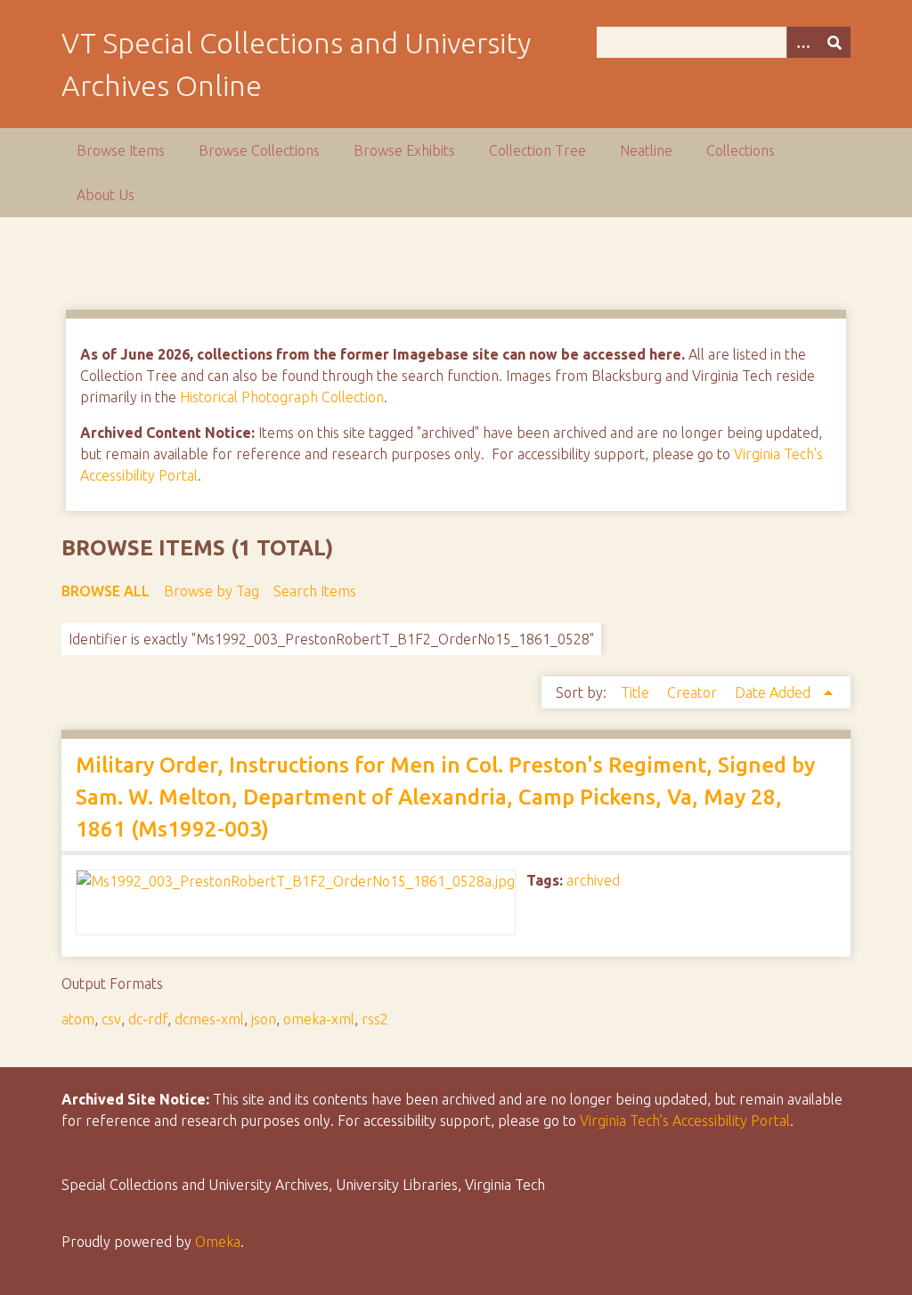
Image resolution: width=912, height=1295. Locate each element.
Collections (740, 150)
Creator (694, 692)
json (263, 1019)
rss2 (375, 1019)
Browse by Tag (211, 591)
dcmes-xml (209, 1019)
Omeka (217, 1242)
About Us (105, 195)
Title (637, 692)
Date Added (774, 692)
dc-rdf (147, 1019)
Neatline (646, 150)
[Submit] (834, 42)
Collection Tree (537, 150)
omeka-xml (318, 1019)
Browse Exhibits (404, 150)
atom (77, 1019)
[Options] (802, 42)
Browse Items (121, 150)
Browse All (105, 591)
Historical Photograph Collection (282, 397)
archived (593, 880)
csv (111, 1019)
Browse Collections (259, 150)
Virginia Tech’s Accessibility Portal (685, 1121)
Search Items (314, 591)
